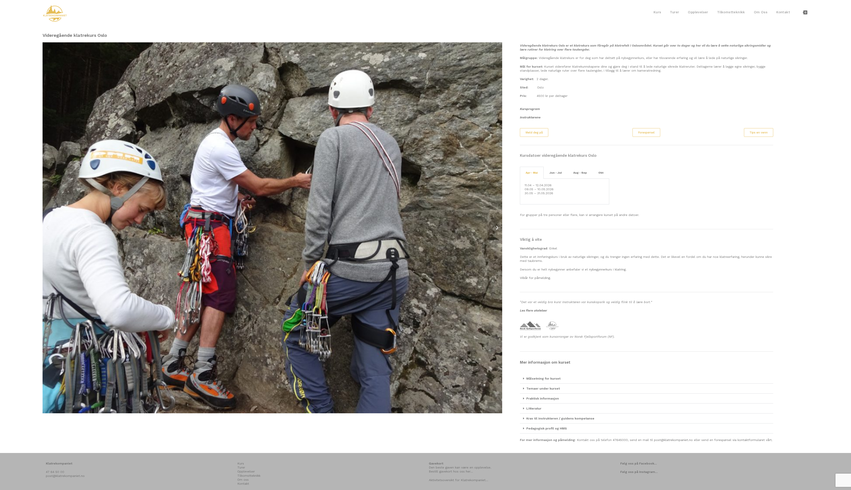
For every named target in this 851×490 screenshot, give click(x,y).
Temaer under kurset (543, 388)
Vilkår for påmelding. (535, 278)
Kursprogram (530, 109)
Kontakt (243, 483)
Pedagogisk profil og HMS (546, 428)
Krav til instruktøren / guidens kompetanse (560, 418)
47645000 (620, 440)
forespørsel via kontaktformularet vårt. (743, 440)
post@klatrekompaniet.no (673, 440)
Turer (241, 467)
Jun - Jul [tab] (555, 172)
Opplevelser (246, 471)
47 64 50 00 (55, 472)
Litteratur (533, 408)
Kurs (240, 463)
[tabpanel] (564, 191)
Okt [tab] (600, 172)
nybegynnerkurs (600, 269)
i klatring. (619, 269)
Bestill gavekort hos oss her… (451, 471)
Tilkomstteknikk (248, 475)
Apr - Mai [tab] (532, 172)
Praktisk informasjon (542, 398)
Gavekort (436, 463)
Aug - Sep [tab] (580, 172)
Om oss (243, 479)
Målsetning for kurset (543, 378)
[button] (47, 228)
